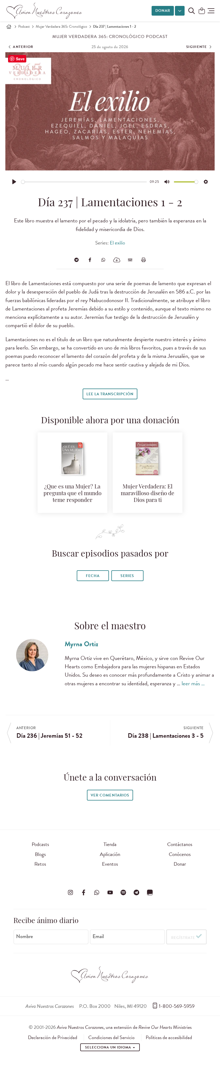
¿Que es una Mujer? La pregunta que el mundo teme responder (72, 493)
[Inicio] (8, 27)
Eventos (110, 864)
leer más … (193, 683)
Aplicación (110, 854)
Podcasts (40, 844)
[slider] (84, 181)
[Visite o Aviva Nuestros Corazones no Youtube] (110, 892)
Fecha (93, 576)
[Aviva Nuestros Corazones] (44, 11)
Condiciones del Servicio (111, 1037)
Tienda (110, 844)
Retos (40, 864)
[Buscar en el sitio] (191, 10)
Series (127, 576)
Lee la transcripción (110, 394)
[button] (211, 11)
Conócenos (180, 854)
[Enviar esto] (130, 260)
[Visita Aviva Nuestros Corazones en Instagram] (70, 892)
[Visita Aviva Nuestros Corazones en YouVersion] (150, 892)
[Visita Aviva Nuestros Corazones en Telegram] (136, 892)
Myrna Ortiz (81, 644)
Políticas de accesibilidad (169, 1037)
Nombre (24, 936)
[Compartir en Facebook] (90, 260)
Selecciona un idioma (108, 1047)
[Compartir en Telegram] (76, 260)
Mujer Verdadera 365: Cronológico (61, 26)
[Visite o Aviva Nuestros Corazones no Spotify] (123, 892)
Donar (162, 10)
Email (98, 936)
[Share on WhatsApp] (103, 260)
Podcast (24, 26)
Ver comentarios (110, 795)
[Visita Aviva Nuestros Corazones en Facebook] (83, 892)
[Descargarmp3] (116, 260)
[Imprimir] (143, 260)
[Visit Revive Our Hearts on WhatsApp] (97, 892)
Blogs (40, 854)
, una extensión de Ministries (124, 1027)
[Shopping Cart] (202, 11)
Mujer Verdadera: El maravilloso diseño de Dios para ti (147, 493)
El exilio (117, 243)
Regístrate (183, 938)
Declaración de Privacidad (52, 1037)
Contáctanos (179, 844)
